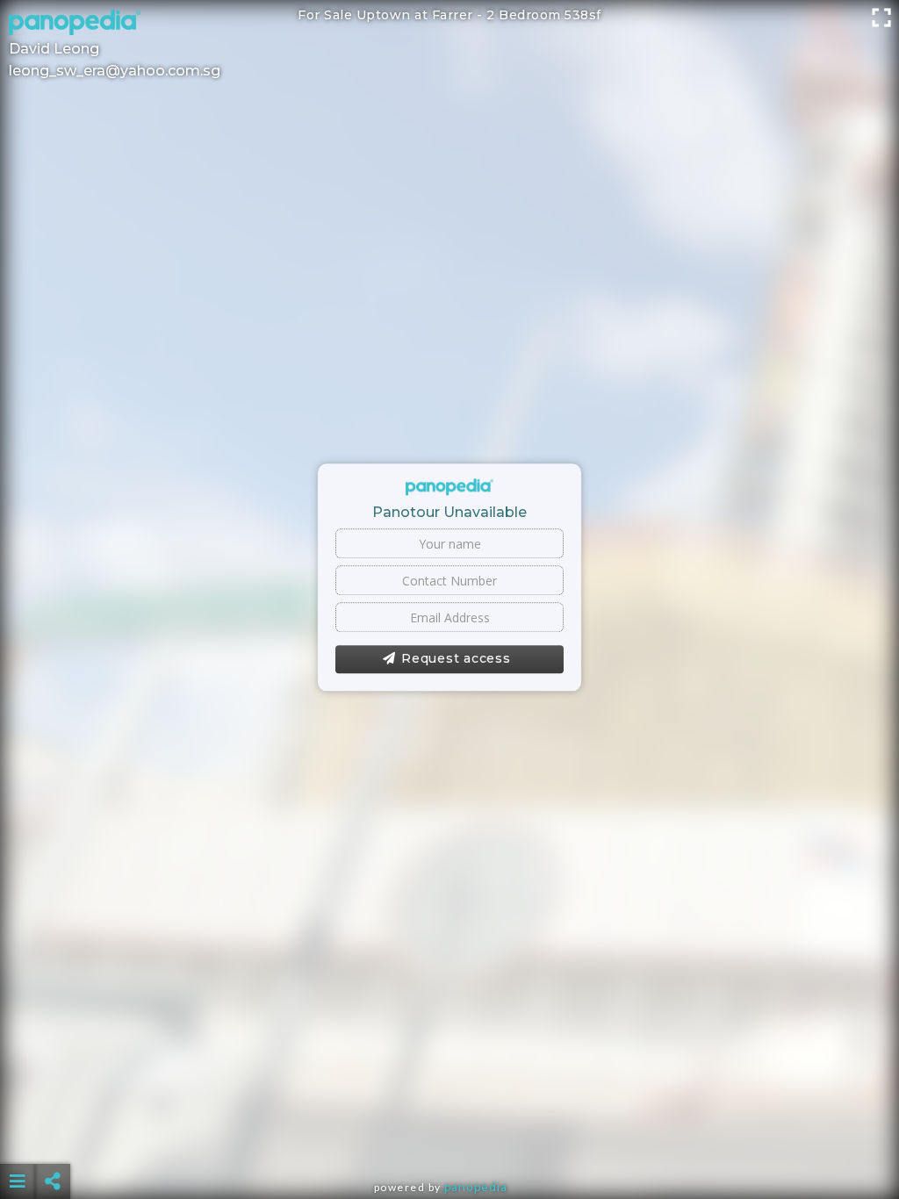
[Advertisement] (449, 1137)
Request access (456, 659)
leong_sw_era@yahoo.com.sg (114, 70)
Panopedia (475, 1187)
